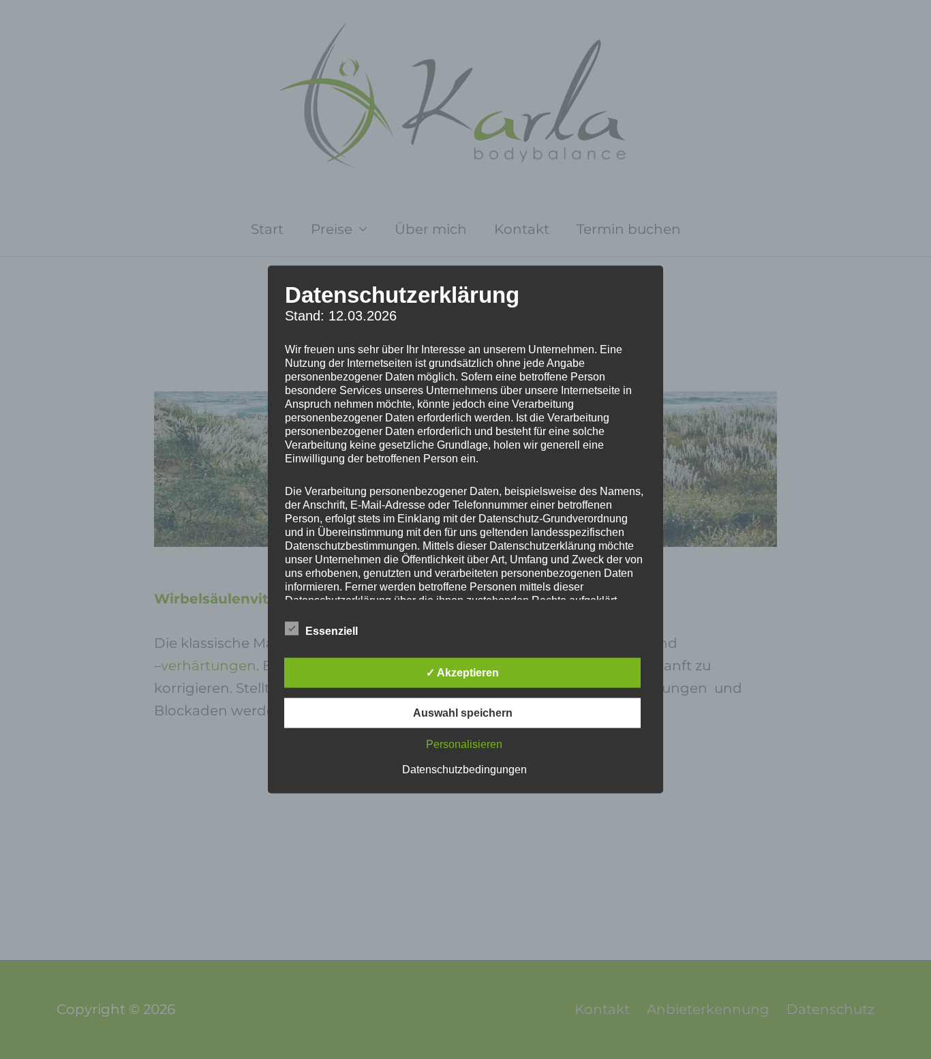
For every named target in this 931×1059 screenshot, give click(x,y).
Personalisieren (464, 744)
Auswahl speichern (463, 713)
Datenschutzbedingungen (464, 769)
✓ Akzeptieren (462, 672)
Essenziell (331, 631)
